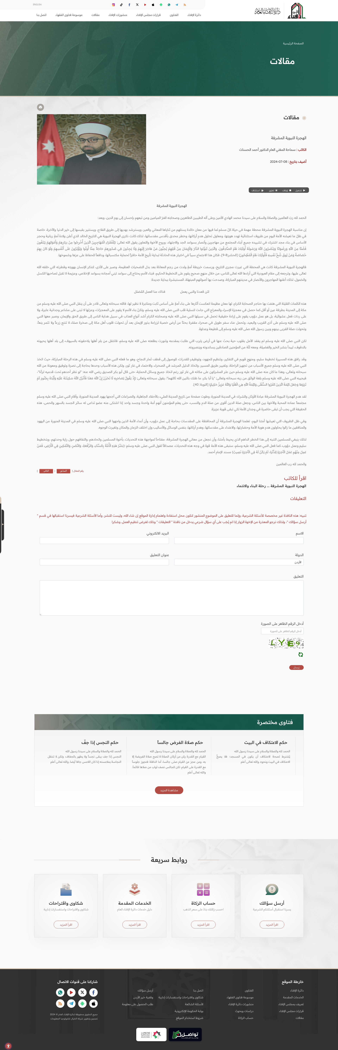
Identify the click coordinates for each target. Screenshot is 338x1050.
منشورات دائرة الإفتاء (241, 1004)
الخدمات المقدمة (293, 997)
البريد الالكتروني (158, 533)
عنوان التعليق (159, 555)
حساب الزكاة (246, 1018)
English (37, 4)
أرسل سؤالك (145, 990)
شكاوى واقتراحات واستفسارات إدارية (180, 997)
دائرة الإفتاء (297, 990)
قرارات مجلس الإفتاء (291, 1011)
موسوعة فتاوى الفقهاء (240, 997)
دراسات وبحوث (244, 1011)
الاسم (300, 533)
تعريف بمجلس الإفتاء (291, 1004)
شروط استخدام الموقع (189, 1018)
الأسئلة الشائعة (194, 1004)
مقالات (300, 1018)
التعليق (299, 576)
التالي (46, 470)
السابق (63, 470)
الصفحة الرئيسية (293, 43)
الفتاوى (249, 990)
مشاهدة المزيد (169, 790)
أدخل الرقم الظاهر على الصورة (282, 623)
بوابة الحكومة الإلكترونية (189, 1011)
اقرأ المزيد (272, 924)
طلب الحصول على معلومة (137, 1004)
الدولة (299, 555)
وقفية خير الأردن (143, 997)
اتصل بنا (41, 15)
